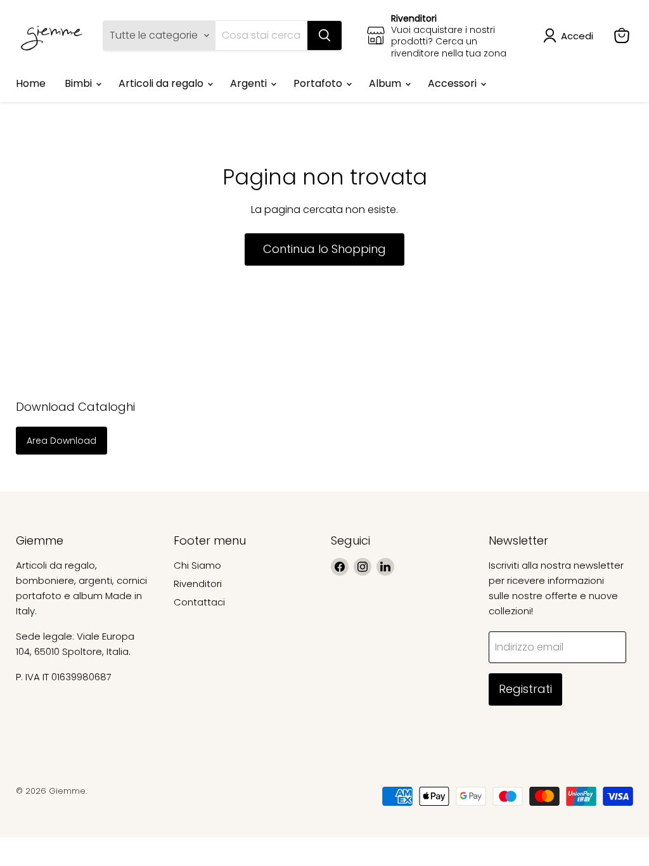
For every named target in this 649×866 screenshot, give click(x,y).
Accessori (453, 83)
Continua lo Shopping (324, 249)
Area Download (61, 440)
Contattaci (199, 602)
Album (386, 83)
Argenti (249, 83)
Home (31, 83)
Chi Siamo (197, 565)
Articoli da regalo (162, 83)
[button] (570, 35)
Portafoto (319, 83)
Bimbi (79, 83)
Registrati (525, 689)
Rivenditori (198, 583)
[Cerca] (324, 35)
